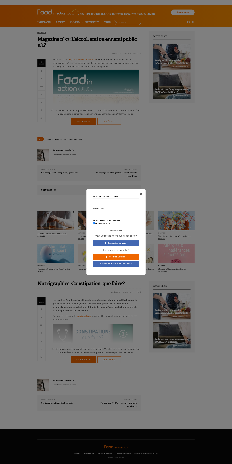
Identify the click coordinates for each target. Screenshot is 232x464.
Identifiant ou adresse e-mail (105, 196)
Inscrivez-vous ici (116, 256)
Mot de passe (98, 208)
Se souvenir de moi (103, 224)
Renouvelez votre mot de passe (106, 220)
